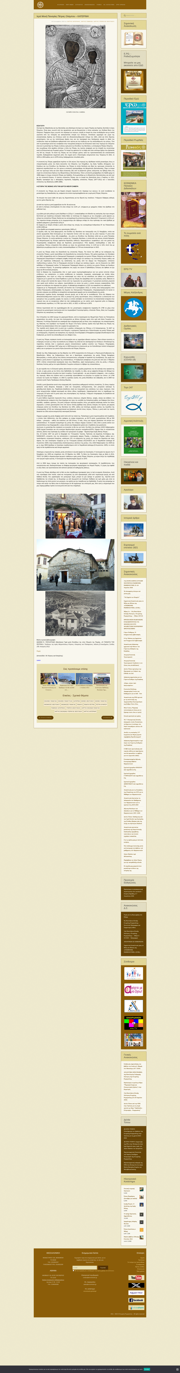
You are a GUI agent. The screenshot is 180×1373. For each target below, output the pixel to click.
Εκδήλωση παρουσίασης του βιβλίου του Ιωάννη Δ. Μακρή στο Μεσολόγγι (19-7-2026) (133, 1066)
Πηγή (38, 651)
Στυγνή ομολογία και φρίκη (132, 716)
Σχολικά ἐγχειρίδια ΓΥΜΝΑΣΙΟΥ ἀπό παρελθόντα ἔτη (133, 776)
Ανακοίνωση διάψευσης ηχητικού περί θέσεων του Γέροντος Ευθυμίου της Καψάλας (132, 648)
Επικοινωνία (140, 1269)
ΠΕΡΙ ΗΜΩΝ (70, 4)
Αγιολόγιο (128, 489)
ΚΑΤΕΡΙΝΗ (77, 701)
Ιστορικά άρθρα (131, 518)
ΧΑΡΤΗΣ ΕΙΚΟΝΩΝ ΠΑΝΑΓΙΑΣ (91, 708)
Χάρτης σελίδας (139, 1266)
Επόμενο (107, 717)
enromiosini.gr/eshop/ (90, 1291)
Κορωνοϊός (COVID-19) (130, 358)
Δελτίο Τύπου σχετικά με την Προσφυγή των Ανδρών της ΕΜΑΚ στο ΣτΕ (132, 671)
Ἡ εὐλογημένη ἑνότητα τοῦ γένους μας (132, 592)
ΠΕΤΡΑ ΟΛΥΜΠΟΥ (101, 704)
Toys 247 (128, 387)
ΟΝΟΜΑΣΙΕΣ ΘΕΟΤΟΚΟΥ (52, 704)
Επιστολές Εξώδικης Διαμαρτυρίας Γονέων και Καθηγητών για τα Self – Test (133, 691)
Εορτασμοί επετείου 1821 (131, 546)
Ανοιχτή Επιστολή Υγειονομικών (129, 656)
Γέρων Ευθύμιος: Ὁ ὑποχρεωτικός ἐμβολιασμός (132, 633)
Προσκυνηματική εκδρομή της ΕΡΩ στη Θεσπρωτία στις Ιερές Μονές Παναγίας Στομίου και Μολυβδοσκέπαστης (133, 1166)
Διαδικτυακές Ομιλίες (130, 327)
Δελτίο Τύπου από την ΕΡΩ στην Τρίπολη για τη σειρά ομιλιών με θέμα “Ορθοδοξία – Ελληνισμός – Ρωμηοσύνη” (133, 1107)
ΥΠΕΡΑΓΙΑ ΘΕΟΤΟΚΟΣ (73, 708)
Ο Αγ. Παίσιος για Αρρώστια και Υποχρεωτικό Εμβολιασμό (133, 639)
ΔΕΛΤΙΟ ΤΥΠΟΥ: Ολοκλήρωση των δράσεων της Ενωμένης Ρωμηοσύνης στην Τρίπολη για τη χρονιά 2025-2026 (133, 1133)
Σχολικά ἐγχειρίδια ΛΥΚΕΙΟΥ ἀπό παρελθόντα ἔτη (133, 768)
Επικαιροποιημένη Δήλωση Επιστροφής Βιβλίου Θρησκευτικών (132, 762)
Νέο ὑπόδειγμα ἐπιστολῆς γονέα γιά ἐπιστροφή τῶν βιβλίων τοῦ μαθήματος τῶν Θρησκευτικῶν (133, 848)
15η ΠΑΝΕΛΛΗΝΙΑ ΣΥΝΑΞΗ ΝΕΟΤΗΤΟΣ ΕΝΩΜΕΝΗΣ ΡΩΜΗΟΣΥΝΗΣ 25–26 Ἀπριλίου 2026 (133, 584)
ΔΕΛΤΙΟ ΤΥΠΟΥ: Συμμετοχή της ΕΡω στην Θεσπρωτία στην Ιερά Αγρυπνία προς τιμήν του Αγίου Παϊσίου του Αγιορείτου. (133, 1145)
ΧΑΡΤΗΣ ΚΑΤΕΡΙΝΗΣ (73, 21)
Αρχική (142, 1257)
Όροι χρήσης (140, 1271)
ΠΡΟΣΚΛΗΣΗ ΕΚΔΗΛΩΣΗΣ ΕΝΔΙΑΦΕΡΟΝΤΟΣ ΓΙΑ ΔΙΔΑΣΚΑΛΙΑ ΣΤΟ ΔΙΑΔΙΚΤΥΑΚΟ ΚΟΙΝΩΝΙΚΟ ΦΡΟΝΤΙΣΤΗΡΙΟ (133, 624)
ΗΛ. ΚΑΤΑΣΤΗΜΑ (109, 4)
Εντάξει (147, 1369)
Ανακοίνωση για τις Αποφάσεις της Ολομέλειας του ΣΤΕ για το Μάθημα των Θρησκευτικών (133, 792)
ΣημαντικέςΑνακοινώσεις (131, 572)
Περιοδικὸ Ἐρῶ (131, 98)
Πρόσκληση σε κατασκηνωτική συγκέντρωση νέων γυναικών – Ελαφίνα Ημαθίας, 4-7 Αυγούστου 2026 (133, 893)
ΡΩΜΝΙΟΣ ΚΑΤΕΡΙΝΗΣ (58, 708)
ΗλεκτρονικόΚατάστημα (130, 1180)
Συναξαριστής (140, 1264)
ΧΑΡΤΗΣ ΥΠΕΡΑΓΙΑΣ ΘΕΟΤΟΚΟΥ (104, 21)
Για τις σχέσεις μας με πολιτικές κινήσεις (133, 841)
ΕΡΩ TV (128, 269)
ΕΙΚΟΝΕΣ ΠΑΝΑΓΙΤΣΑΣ (65, 701)
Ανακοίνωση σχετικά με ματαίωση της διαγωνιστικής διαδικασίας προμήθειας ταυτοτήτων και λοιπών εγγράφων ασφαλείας (133, 831)
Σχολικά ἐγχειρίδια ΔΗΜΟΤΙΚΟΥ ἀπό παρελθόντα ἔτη (133, 784)
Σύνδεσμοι (129, 961)
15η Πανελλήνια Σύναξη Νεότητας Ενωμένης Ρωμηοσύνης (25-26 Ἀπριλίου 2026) (133, 1096)
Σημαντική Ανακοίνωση (130, 24)
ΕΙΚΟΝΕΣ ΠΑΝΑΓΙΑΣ (50, 701)
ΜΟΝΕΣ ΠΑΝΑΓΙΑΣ (101, 701)
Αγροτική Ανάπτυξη (133, 421)
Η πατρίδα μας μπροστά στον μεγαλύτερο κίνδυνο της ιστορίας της (133, 868)
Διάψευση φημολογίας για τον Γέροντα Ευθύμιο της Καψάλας (133, 678)
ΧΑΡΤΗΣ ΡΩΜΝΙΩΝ (87, 21)
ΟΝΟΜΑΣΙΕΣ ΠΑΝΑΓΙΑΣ (68, 704)
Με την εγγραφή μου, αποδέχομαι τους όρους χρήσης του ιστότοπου (94, 1270)
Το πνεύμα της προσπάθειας (136, 1262)
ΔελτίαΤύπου (127, 1121)
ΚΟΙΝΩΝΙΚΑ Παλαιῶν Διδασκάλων (130, 186)
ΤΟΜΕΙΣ (99, 4)
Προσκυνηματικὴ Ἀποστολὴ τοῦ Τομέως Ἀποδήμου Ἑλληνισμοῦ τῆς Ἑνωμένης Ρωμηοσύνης (132, 1155)
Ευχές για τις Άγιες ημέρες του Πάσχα (133, 916)
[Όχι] (177, 1369)
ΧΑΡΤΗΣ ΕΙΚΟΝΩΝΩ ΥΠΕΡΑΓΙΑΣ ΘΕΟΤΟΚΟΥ (68, 711)
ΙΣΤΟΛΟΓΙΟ (79, 4)
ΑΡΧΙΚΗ (61, 4)
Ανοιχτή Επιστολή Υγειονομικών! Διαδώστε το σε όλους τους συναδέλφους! (133, 663)
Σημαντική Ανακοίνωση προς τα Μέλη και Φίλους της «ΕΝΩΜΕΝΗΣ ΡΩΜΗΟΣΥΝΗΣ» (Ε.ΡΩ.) (133, 604)
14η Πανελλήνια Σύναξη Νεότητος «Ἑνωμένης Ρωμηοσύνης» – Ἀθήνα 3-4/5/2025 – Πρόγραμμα (132, 934)
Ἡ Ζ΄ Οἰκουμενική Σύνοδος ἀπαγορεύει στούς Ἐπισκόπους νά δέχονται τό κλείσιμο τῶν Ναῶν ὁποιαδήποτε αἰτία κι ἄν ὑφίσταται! (133, 724)
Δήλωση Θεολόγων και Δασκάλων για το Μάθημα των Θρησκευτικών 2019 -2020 (133, 811)
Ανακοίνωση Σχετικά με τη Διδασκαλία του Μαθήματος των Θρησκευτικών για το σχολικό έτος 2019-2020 (132, 801)
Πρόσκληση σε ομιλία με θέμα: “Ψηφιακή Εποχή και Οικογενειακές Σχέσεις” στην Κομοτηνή (133, 1086)
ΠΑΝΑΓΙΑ (79, 704)
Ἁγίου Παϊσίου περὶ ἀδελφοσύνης (130, 855)
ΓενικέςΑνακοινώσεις (131, 1056)
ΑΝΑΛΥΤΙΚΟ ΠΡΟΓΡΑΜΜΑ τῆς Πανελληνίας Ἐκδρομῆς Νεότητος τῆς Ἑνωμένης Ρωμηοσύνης (133, 1075)
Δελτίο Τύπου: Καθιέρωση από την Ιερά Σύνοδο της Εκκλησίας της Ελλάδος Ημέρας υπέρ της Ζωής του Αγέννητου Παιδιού (133, 820)
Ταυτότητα (141, 1260)
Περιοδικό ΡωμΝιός (133, 140)
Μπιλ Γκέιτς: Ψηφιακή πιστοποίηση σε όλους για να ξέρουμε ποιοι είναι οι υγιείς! (132, 710)
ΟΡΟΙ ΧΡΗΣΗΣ (120, 4)
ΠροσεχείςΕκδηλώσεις (130, 881)
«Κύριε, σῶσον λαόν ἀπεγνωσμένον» (130, 684)
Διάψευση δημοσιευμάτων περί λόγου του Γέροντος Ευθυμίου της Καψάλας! (133, 743)
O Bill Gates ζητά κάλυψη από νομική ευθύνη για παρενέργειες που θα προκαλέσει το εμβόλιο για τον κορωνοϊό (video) (133, 752)
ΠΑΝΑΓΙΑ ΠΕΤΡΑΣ (89, 704)
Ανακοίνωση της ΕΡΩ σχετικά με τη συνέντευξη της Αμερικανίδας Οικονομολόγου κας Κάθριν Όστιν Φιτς (133, 701)
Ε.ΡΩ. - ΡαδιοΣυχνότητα (132, 55)
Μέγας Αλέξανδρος (133, 292)
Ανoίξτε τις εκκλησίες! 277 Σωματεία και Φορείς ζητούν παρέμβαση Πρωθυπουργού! (132, 735)
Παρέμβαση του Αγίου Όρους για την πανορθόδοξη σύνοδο (133, 861)
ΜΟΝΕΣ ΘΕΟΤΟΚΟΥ (87, 701)
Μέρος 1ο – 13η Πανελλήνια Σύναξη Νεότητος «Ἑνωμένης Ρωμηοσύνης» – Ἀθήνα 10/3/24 (133, 614)
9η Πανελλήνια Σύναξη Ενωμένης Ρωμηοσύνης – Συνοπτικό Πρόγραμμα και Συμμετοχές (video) (132, 924)
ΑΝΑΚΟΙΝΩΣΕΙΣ (90, 4)
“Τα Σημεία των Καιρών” (132, 597)
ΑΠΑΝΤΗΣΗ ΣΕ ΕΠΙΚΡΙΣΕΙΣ (133, 941)
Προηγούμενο (46, 717)
